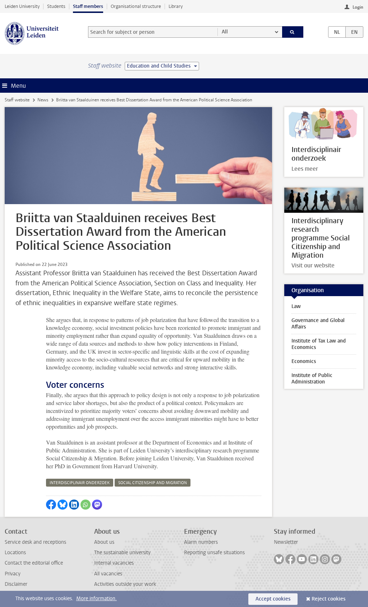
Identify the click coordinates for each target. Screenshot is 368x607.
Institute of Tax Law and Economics (318, 344)
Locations (15, 552)
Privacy (12, 573)
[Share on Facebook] (51, 505)
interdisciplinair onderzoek (80, 483)
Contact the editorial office (34, 563)
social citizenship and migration (152, 483)
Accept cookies (273, 598)
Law (296, 306)
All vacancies (108, 573)
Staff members (88, 6)
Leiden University (22, 6)
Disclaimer (16, 584)
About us (104, 542)
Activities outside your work (125, 584)
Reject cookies (328, 598)
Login (358, 7)
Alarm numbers (201, 542)
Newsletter (286, 542)
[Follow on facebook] (290, 559)
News (42, 100)
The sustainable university (122, 552)
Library (176, 6)
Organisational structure (136, 6)
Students (56, 6)
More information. (96, 598)
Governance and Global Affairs (318, 323)
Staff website (17, 100)
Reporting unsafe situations (214, 552)
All (225, 31)
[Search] (293, 32)
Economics (303, 361)
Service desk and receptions (35, 542)
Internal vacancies (114, 563)
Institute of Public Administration (311, 378)
